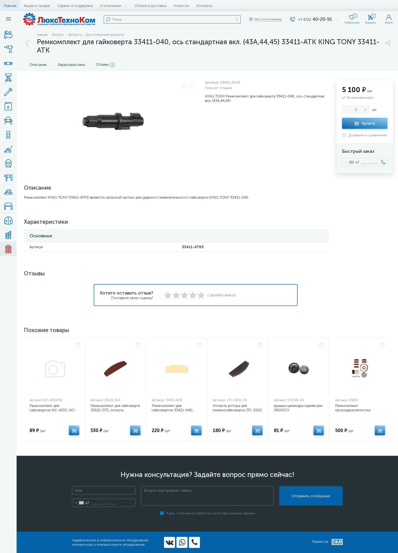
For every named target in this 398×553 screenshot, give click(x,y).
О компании (110, 5)
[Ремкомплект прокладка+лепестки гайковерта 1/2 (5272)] (360, 368)
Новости (181, 5)
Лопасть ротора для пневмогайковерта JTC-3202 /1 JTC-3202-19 (237, 410)
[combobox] (350, 162)
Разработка (320, 541)
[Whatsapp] (181, 542)
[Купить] (74, 430)
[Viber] (194, 542)
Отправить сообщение (311, 496)
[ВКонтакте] (169, 542)
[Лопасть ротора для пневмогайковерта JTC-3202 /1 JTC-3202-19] (238, 368)
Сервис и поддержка (75, 5)
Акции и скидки (37, 5)
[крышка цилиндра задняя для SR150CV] (299, 368)
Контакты (204, 5)
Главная (10, 5)
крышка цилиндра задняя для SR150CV (298, 407)
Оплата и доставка (150, 5)
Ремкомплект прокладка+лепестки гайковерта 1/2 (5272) (353, 410)
